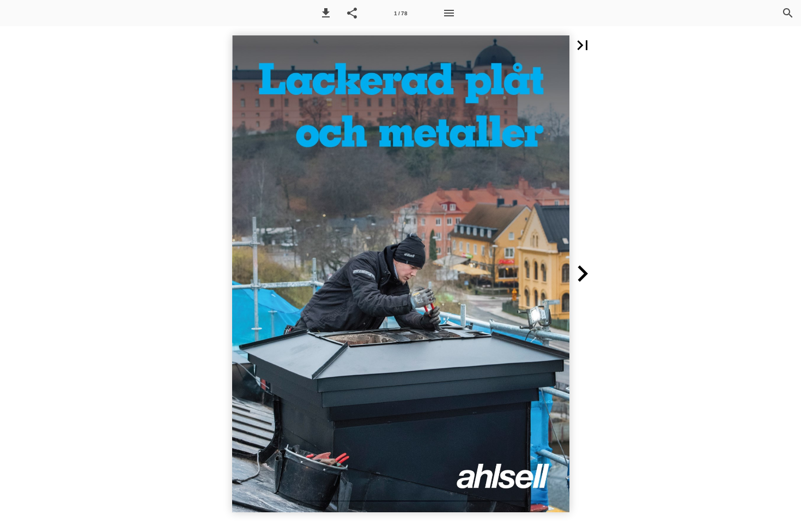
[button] (326, 13)
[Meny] (449, 13)
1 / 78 (401, 13)
